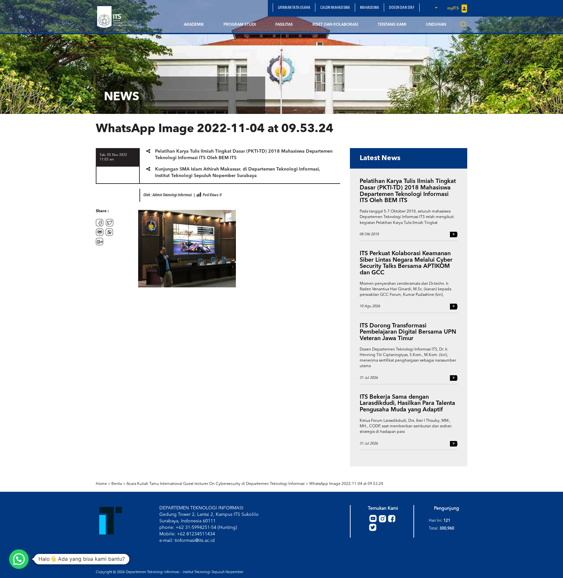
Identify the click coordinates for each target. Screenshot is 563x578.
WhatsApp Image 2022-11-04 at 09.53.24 (346, 484)
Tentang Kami (392, 25)
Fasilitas (284, 25)
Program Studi (240, 25)
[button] (435, 7)
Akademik (194, 25)
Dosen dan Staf (401, 8)
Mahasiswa (369, 8)
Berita (116, 484)
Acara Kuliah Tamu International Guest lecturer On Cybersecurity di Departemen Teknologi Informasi (215, 484)
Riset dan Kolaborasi (335, 25)
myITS (453, 8)
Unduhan (436, 25)
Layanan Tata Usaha (294, 8)
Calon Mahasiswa (335, 8)
